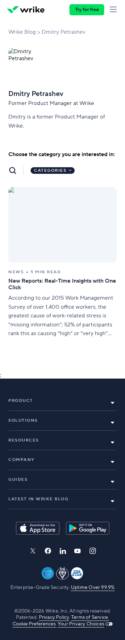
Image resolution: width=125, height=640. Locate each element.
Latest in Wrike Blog (38, 499)
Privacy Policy (54, 617)
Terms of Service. (90, 617)
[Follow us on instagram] (92, 550)
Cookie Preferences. (34, 624)
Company (21, 459)
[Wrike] (25, 10)
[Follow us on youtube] (77, 551)
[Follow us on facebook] (47, 550)
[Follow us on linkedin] (63, 551)
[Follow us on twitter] (32, 550)
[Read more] (62, 262)
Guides (17, 479)
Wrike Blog (22, 32)
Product (20, 400)
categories (50, 170)
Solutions (23, 420)
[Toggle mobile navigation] (114, 9)
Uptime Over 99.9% (93, 587)
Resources (23, 440)
